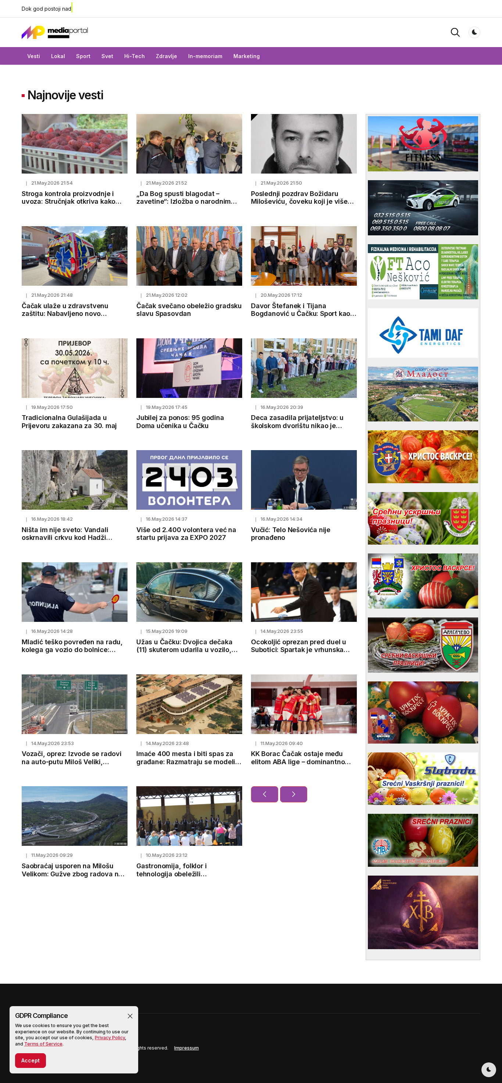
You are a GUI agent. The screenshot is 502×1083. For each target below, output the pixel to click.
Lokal (58, 56)
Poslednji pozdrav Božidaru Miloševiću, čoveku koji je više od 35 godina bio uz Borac (299, 201)
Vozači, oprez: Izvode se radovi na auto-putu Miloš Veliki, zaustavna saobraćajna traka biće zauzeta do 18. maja (72, 765)
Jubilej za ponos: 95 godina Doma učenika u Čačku (180, 422)
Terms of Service (43, 1044)
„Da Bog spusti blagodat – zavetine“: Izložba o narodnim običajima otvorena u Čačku (183, 201)
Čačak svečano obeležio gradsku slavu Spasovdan (189, 310)
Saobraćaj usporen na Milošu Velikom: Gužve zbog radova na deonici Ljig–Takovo (72, 874)
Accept (30, 1060)
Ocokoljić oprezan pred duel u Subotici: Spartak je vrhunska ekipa (298, 650)
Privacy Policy (110, 1037)
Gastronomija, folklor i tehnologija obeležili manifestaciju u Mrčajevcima (182, 874)
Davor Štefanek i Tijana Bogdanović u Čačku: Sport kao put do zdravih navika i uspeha (300, 313)
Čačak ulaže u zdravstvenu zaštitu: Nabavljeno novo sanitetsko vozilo (65, 313)
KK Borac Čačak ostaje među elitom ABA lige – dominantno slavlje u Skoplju (298, 761)
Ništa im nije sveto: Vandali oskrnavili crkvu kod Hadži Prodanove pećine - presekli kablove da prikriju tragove (66, 541)
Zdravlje (166, 56)
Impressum (186, 1048)
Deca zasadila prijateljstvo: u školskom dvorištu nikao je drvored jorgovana (297, 425)
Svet (107, 56)
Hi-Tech (134, 56)
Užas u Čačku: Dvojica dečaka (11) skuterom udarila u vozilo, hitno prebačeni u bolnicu (184, 650)
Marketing (246, 56)
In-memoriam (205, 56)
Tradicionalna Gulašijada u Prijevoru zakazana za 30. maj (69, 422)
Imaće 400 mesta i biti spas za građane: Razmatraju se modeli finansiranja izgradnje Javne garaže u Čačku (185, 765)
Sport (83, 56)
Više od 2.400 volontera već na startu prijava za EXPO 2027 (186, 534)
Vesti (33, 56)
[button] (130, 1016)
